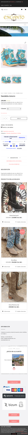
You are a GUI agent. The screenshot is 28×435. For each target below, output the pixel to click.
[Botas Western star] (12, 287)
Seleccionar (7, 222)
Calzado (5, 93)
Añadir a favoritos (21, 222)
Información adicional (14, 161)
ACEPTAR (14, 433)
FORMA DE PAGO (14, 382)
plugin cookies (24, 433)
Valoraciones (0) (14, 164)
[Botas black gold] (12, 197)
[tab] (14, 157)
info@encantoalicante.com (9, 338)
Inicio (2, 93)
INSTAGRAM (14, 414)
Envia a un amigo (8, 127)
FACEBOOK (14, 421)
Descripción (14, 157)
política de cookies (19, 431)
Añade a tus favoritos (7, 125)
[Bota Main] (12, 242)
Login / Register (5, 5)
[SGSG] (6, 79)
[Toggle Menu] (25, 24)
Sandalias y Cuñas (11, 93)
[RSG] (16, 79)
